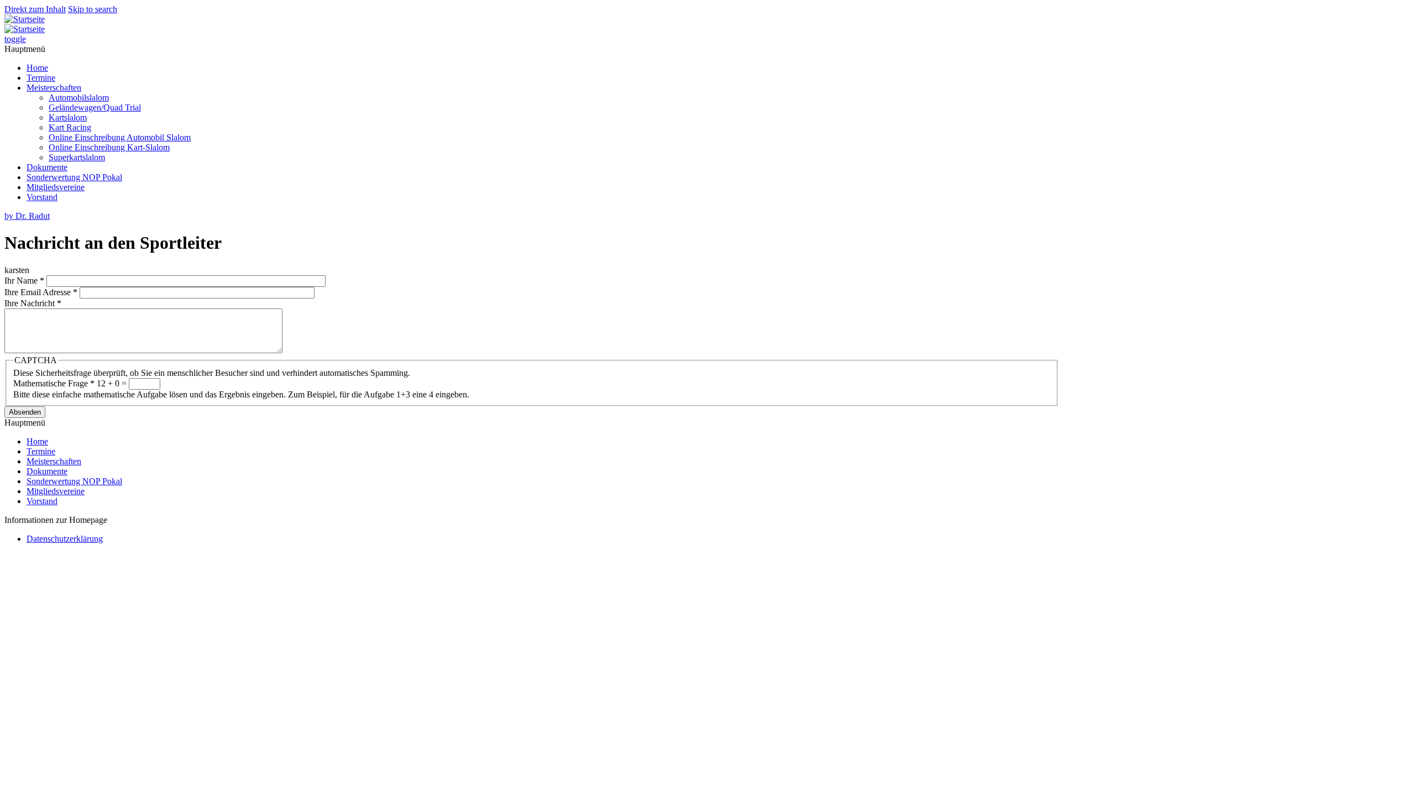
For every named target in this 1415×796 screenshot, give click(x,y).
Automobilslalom (79, 97)
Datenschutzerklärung (65, 538)
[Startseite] (24, 19)
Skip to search (92, 9)
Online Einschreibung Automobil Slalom (120, 137)
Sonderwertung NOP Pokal (74, 177)
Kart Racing (70, 127)
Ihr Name (24, 280)
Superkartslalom (77, 157)
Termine (41, 77)
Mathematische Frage (54, 383)
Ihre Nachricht (32, 303)
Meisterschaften (54, 87)
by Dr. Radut (27, 216)
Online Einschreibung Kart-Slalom (109, 147)
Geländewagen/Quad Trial (95, 107)
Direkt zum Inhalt (35, 9)
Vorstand (42, 197)
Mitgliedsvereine (56, 187)
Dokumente (47, 167)
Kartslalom (68, 117)
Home (37, 67)
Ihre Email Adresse (40, 292)
